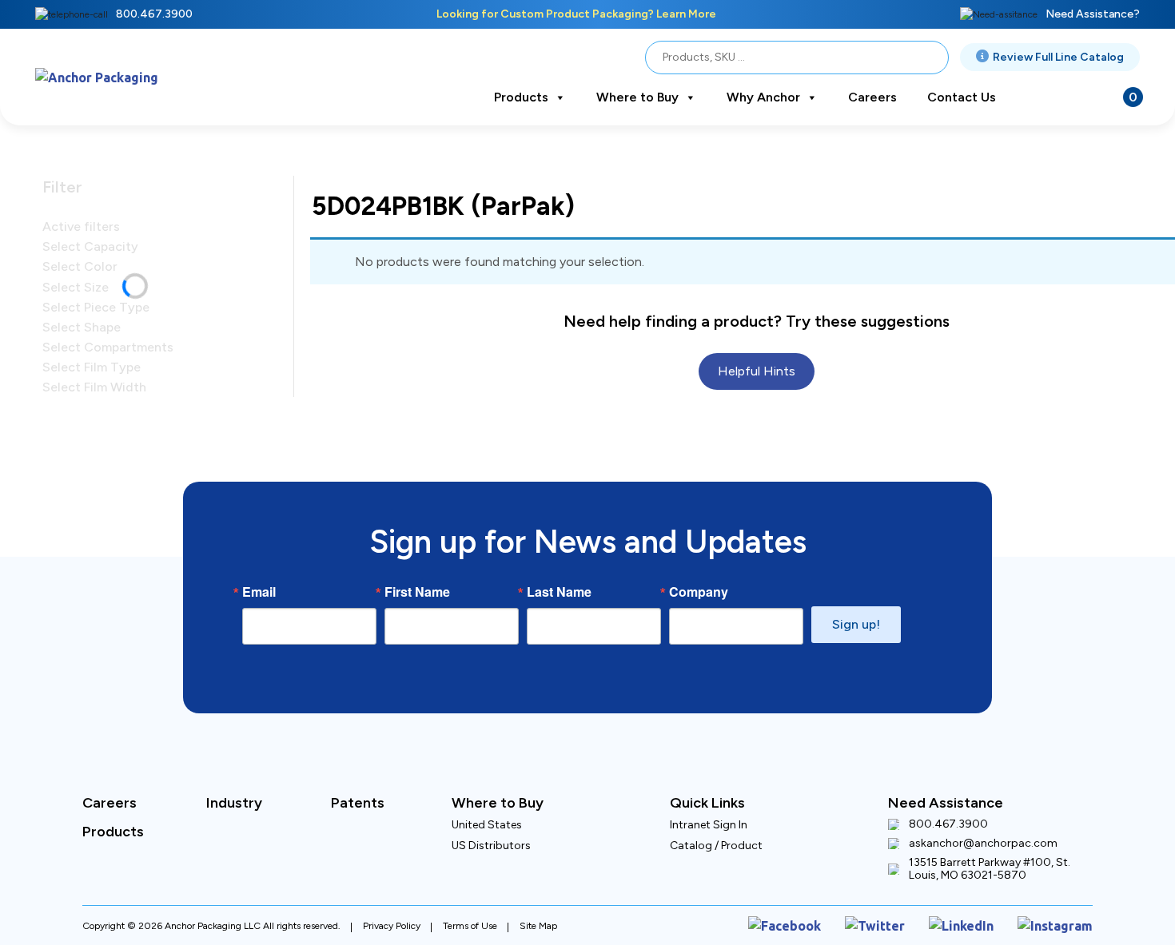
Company (698, 592)
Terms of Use (470, 922)
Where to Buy (637, 97)
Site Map (538, 922)
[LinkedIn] (978, 923)
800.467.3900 (154, 14)
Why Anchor (763, 97)
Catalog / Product (716, 845)
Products (521, 97)
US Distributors (491, 845)
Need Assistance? (1093, 14)
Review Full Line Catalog (1058, 57)
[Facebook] (822, 923)
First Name (417, 592)
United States (487, 825)
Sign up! (856, 624)
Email (259, 592)
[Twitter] (901, 923)
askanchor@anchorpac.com (983, 843)
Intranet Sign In (708, 825)
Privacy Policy (391, 922)
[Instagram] (1061, 923)
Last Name (559, 592)
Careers (872, 97)
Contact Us (961, 97)
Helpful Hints (757, 346)
